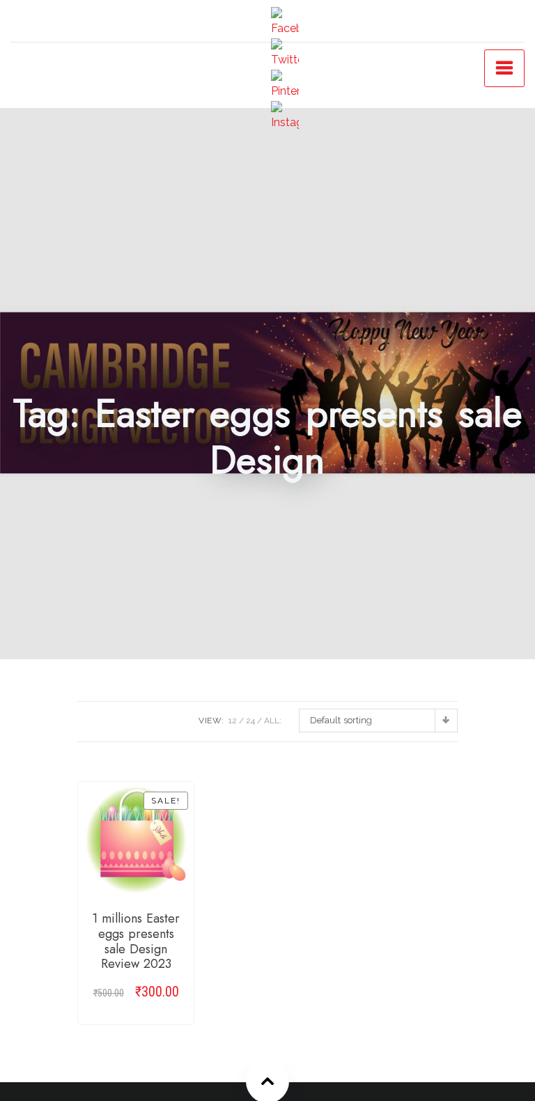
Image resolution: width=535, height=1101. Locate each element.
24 (250, 720)
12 (232, 720)
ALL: (272, 720)
